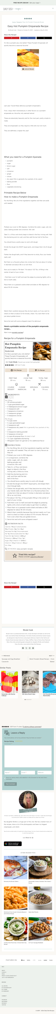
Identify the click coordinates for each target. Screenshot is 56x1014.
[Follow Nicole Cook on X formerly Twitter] (26, 648)
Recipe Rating (9, 741)
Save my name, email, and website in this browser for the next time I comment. (26, 778)
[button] (25, 18)
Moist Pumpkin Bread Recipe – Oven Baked (42, 658)
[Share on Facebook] (28, 38)
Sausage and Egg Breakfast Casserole (11, 658)
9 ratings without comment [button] (32, 726)
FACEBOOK (4, 999)
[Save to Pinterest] (11, 38)
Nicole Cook (13, 30)
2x (9, 397)
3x (12, 397)
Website (40, 772)
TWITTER (4, 1004)
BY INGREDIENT (5, 991)
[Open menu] (53, 8)
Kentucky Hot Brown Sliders (11, 881)
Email (24, 772)
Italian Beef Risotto (33, 912)
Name (7, 772)
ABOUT (3, 970)
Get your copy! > (26, 3)
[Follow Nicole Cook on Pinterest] (33, 648)
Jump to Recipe (29, 69)
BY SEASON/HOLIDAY (7, 987)
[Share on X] (44, 38)
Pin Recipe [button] (41, 370)
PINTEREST (4, 1003)
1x (6, 397)
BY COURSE (4, 989)
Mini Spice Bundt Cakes (28, 694)
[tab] (26, 699)
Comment (8, 744)
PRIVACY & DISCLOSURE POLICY (9, 975)
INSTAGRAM (4, 1001)
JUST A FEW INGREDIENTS (8, 977)
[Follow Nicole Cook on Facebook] (23, 648)
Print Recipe (17, 370)
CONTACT (4, 972)
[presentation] (9, 682)
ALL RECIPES (5, 985)
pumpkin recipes (17, 332)
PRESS (3, 974)
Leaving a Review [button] (36, 557)
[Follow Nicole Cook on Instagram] (29, 648)
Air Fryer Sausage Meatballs (36, 942)
